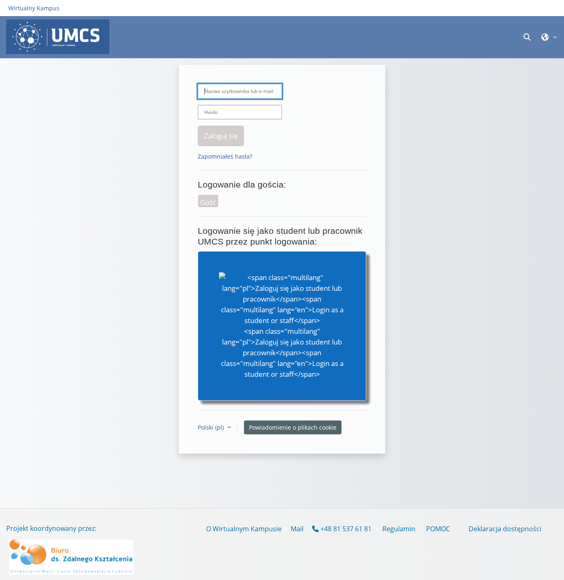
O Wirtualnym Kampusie (244, 528)
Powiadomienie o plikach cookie (293, 427)
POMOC (438, 528)
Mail (297, 528)
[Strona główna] (57, 36)
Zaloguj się (221, 135)
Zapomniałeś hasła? (225, 156)
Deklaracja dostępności (505, 528)
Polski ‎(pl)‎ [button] (211, 427)
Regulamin (398, 528)
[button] (528, 37)
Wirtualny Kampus (33, 8)
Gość (208, 202)
